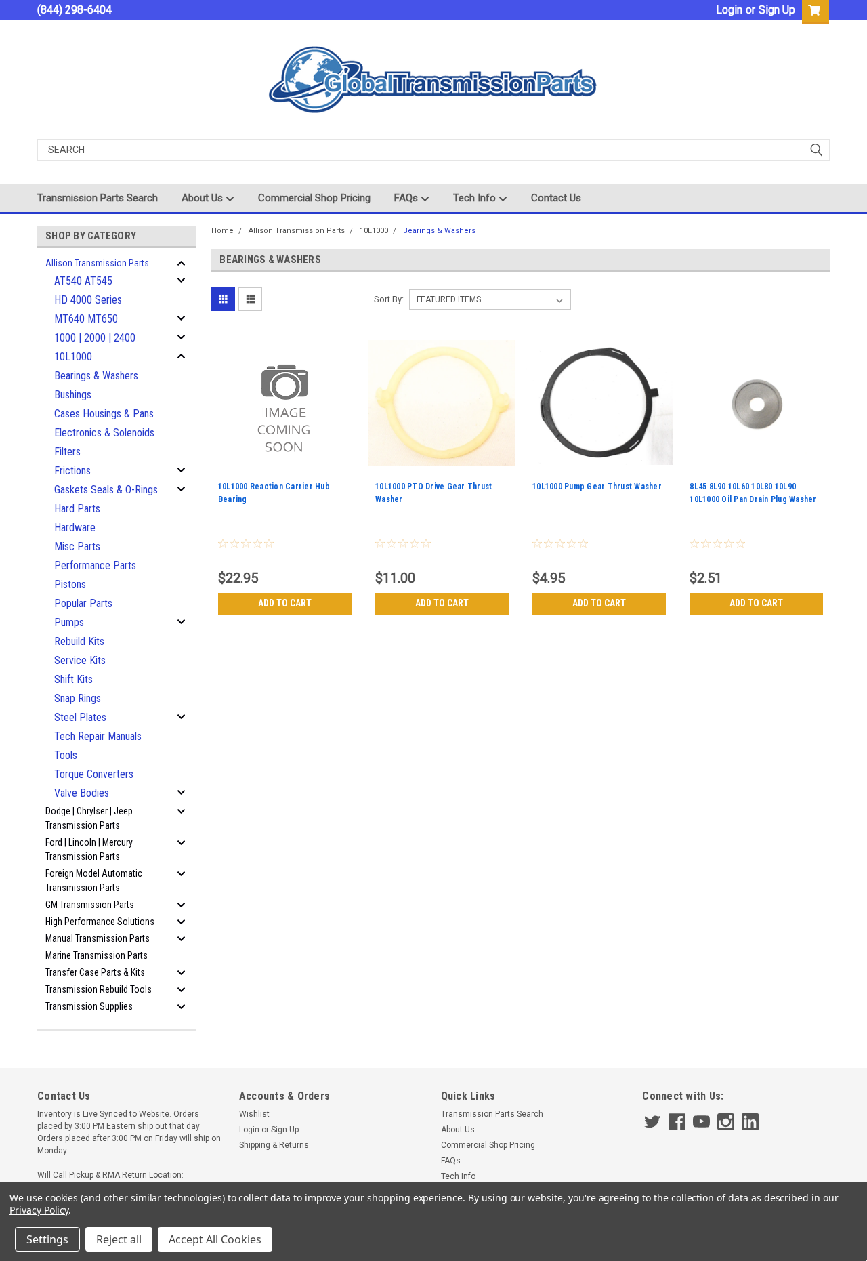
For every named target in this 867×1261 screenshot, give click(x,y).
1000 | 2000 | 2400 (94, 337)
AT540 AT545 (83, 280)
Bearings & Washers (96, 375)
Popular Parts (83, 603)
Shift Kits (73, 679)
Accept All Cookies (215, 1239)
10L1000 (73, 356)
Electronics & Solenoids (104, 432)
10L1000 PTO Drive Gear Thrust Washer (433, 493)
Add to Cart (285, 603)
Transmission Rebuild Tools (98, 989)
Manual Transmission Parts (97, 938)
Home (222, 230)
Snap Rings (77, 698)
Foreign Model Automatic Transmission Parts (93, 880)
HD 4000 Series (88, 299)
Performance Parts (95, 565)
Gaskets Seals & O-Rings (106, 489)
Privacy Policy (38, 1209)
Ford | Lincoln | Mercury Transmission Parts (89, 849)
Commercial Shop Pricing (314, 198)
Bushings (72, 394)
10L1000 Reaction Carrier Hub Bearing (274, 493)
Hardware (75, 527)
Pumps (69, 622)
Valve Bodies (81, 793)
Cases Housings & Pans (104, 413)
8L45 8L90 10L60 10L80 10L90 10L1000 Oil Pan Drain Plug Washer (753, 493)
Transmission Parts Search (97, 198)
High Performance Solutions (99, 921)
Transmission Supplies (89, 1006)
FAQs (407, 198)
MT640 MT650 (86, 318)
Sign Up (777, 9)
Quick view (284, 466)
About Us (204, 198)
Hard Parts (77, 508)
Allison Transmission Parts (97, 262)
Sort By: (389, 299)
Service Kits (80, 660)
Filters (67, 451)
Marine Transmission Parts (96, 955)
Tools (65, 755)
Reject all (119, 1239)
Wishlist (254, 1114)
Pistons (70, 584)
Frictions (72, 470)
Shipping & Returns (274, 1145)
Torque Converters (93, 774)
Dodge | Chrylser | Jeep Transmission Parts (89, 818)
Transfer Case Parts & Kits (95, 972)
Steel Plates (80, 717)
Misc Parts (77, 546)
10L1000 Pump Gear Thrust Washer (597, 486)
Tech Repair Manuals (98, 736)
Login (729, 9)
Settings (47, 1239)
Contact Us (556, 198)
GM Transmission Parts (89, 904)
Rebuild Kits (79, 641)
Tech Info (476, 198)
